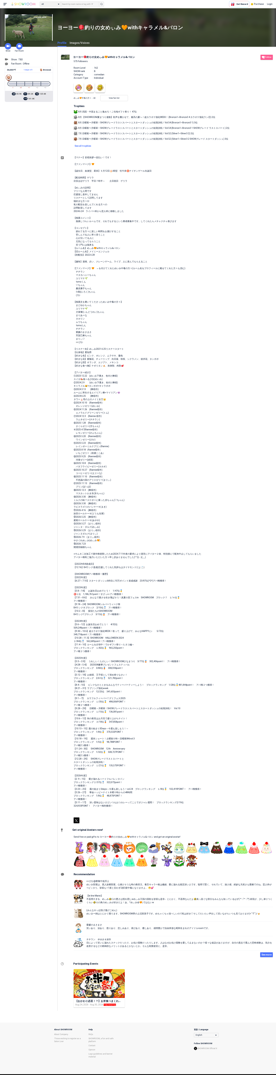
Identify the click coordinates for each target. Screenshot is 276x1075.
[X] (76, 820)
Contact (91, 1045)
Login (269, 4)
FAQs (90, 1034)
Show (8, 51)
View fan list (114, 98)
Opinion (91, 1050)
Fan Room (19, 51)
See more (266, 954)
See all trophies (83, 146)
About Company (61, 1034)
